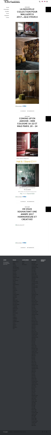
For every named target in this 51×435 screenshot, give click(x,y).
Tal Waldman (10, 431)
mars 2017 (34, 330)
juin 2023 (33, 280)
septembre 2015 (35, 352)
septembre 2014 (35, 368)
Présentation (6, 9)
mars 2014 (34, 377)
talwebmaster (31, 201)
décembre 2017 (35, 321)
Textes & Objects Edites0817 (15, 326)
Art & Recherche (16, 268)
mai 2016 (33, 342)
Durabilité (15, 296)
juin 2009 (33, 405)
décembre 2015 (35, 348)
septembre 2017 (35, 324)
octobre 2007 (34, 422)
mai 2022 (33, 284)
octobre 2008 (34, 414)
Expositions (15, 303)
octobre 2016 (34, 335)
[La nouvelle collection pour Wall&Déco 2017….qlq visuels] (48, 9)
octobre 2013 (34, 382)
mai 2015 (33, 358)
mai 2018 (33, 315)
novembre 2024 (35, 264)
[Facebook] (45, 432)
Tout (14, 328)
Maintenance (15, 308)
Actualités (7, 11)
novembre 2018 (35, 311)
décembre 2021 (35, 286)
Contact (7, 17)
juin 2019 (33, 305)
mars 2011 (34, 394)
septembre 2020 (35, 294)
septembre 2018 (35, 314)
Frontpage (15, 305)
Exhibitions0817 (16, 301)
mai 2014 (33, 374)
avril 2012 (33, 389)
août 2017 (33, 325)
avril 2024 (33, 270)
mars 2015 (34, 361)
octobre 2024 (34, 266)
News (23, 263)
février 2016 (34, 345)
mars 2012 (34, 391)
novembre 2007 (35, 421)
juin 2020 (33, 297)
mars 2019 (34, 308)
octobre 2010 (34, 397)
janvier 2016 (34, 347)
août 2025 (33, 263)
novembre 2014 (35, 367)
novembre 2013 (35, 381)
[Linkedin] (47, 432)
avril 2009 (33, 408)
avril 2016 (33, 344)
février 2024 (34, 273)
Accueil (7, 7)
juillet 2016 (34, 340)
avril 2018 (33, 317)
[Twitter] (43, 432)
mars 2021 (34, 291)
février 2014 (34, 378)
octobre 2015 (34, 351)
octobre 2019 (34, 303)
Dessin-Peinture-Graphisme (15, 289)
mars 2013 (34, 385)
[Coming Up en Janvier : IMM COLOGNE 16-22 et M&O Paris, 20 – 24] (48, 118)
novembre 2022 (35, 281)
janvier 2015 (34, 364)
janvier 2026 (34, 261)
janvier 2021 (34, 293)
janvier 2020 (34, 300)
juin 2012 (33, 388)
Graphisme (15, 307)
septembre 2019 (35, 304)
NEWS (23, 261)
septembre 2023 (35, 277)
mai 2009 (33, 406)
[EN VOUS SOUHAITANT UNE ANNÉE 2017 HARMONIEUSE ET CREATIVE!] (48, 209)
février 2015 (34, 362)
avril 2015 (33, 360)
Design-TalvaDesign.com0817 (16, 285)
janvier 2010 (34, 399)
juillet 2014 (34, 371)
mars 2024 (34, 271)
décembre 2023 (35, 276)
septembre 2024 (35, 267)
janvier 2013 (34, 387)
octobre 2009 (34, 401)
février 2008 (34, 418)
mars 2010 (34, 398)
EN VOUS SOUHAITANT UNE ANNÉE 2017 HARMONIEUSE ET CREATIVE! (27, 214)
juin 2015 (33, 357)
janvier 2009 (34, 411)
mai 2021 (33, 288)
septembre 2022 (35, 283)
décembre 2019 (35, 301)
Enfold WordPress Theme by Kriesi (19, 431)
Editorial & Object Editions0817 (15, 299)
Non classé (27, 7)
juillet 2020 (34, 296)
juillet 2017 (34, 327)
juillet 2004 (34, 425)
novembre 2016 (35, 334)
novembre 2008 (35, 412)
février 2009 (34, 409)
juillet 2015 (34, 355)
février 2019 (34, 310)
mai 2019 (33, 307)
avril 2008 (33, 416)
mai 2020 (33, 298)
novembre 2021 (35, 287)
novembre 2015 (35, 350)
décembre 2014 (35, 365)
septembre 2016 (35, 337)
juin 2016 (33, 341)
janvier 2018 (34, 320)
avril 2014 (33, 375)
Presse (7, 13)
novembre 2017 (35, 323)
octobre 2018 (34, 313)
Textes (14, 323)
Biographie (7, 15)
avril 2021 (33, 290)
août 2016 (33, 338)
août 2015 (33, 354)
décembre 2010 (35, 395)
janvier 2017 (34, 331)
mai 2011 (33, 392)
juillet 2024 (34, 268)
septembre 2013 (35, 384)
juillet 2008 (34, 415)
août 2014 (33, 370)
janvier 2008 (34, 419)
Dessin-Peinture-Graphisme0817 (16, 293)
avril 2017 (33, 328)
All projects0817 (16, 267)
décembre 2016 (35, 333)
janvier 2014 (34, 379)
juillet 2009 (34, 404)
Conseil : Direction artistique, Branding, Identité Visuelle (16, 274)
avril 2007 (33, 424)
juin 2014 (33, 372)
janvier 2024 (34, 274)
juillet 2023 (34, 278)
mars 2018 (34, 318)
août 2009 (33, 402)
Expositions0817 (16, 304)
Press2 (14, 314)
